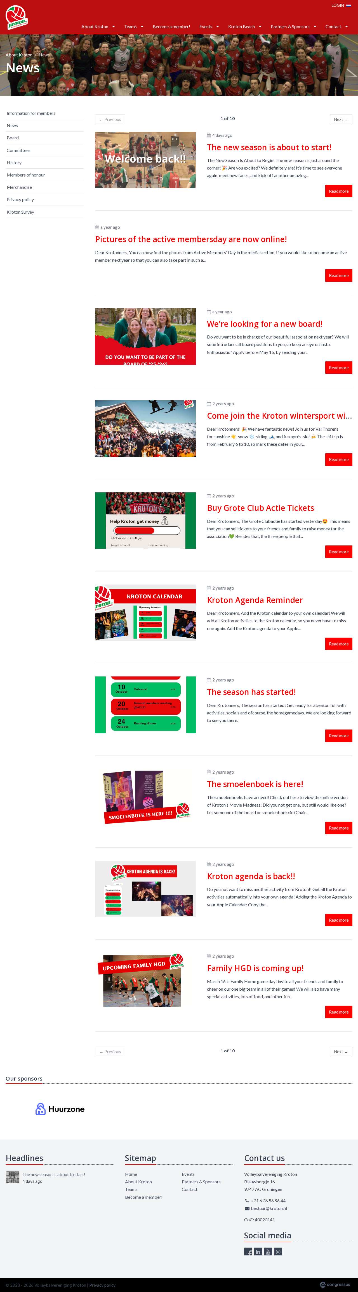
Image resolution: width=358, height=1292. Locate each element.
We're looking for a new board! (264, 323)
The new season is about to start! (269, 147)
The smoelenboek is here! (255, 784)
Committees (18, 150)
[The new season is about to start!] (13, 1177)
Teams (130, 26)
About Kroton (94, 26)
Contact (333, 26)
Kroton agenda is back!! (251, 876)
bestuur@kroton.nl (269, 1208)
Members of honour (26, 174)
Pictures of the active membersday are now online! (191, 239)
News (12, 125)
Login (338, 5)
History (14, 162)
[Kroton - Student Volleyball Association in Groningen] (17, 17)
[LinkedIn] (258, 1251)
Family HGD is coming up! (255, 968)
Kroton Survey (20, 211)
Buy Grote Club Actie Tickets (260, 507)
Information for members (31, 113)
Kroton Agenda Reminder (255, 600)
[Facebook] (248, 1251)
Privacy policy (20, 199)
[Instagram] (278, 1251)
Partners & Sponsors (290, 26)
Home (131, 1174)
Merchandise (19, 187)
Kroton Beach (241, 26)
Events (205, 26)
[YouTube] (268, 1251)
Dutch (348, 5)
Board (13, 137)
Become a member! (171, 26)
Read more (339, 191)
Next (341, 119)
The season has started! (251, 691)
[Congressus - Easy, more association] (334, 1285)
